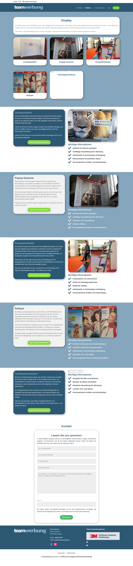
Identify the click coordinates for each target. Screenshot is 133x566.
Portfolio (88, 8)
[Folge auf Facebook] (51, 544)
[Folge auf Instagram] (55, 544)
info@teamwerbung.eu (62, 540)
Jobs (108, 8)
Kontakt (116, 8)
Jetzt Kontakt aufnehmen (39, 142)
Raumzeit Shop (100, 8)
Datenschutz (71, 553)
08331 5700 (18, 1)
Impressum (61, 553)
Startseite (79, 8)
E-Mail (71, 443)
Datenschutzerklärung (82, 511)
